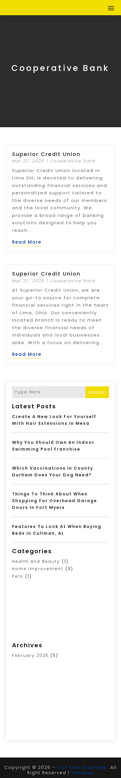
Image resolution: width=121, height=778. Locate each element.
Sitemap (82, 773)
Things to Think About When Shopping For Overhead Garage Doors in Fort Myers (54, 500)
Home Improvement (37, 569)
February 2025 (30, 655)
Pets (17, 576)
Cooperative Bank (73, 161)
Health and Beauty (36, 561)
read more (26, 242)
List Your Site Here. (83, 767)
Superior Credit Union (46, 154)
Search (97, 392)
